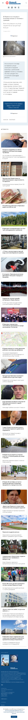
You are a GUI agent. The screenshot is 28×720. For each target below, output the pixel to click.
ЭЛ (17, 678)
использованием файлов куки (13, 710)
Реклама (3, 705)
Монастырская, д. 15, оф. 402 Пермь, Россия (6, 694)
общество (5, 119)
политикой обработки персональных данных (14, 712)
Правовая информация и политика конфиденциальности (12, 682)
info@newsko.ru (4, 698)
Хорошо (14, 716)
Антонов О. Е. (11, 692)
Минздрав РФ (12, 119)
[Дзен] (8, 7)
